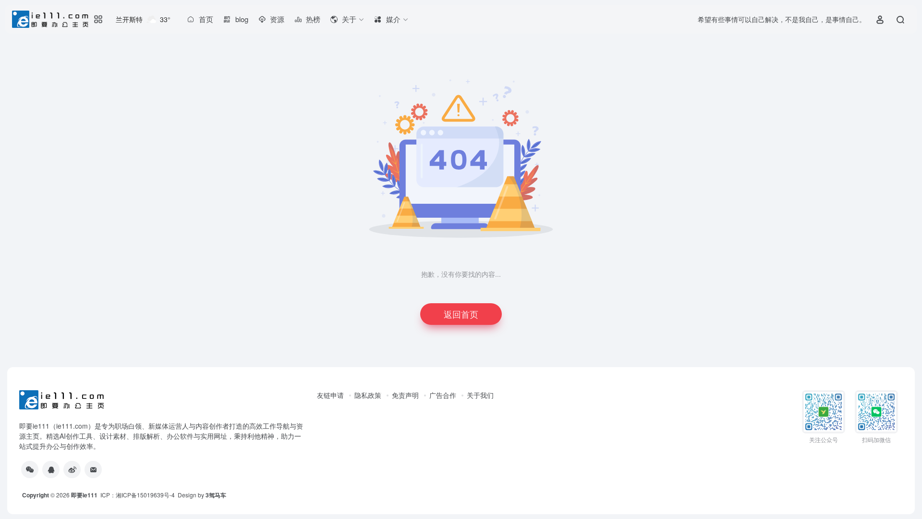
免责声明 (405, 395)
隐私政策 (367, 395)
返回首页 (461, 314)
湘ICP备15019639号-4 (145, 495)
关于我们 (480, 395)
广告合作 (442, 395)
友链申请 (330, 395)
